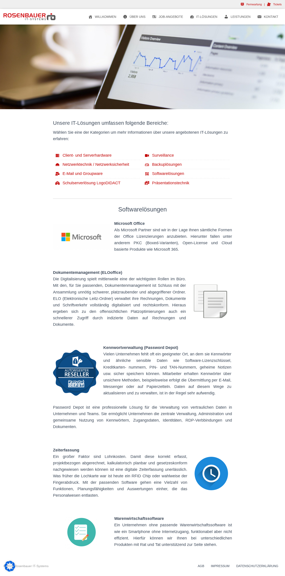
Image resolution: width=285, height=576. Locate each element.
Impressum (220, 566)
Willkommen (105, 16)
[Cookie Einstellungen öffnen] (9, 570)
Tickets (277, 4)
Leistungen (240, 16)
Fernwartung (254, 4)
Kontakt (271, 16)
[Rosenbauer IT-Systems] (29, 16)
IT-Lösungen (206, 16)
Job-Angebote (171, 16)
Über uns (137, 16)
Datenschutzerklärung (257, 566)
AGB (201, 566)
